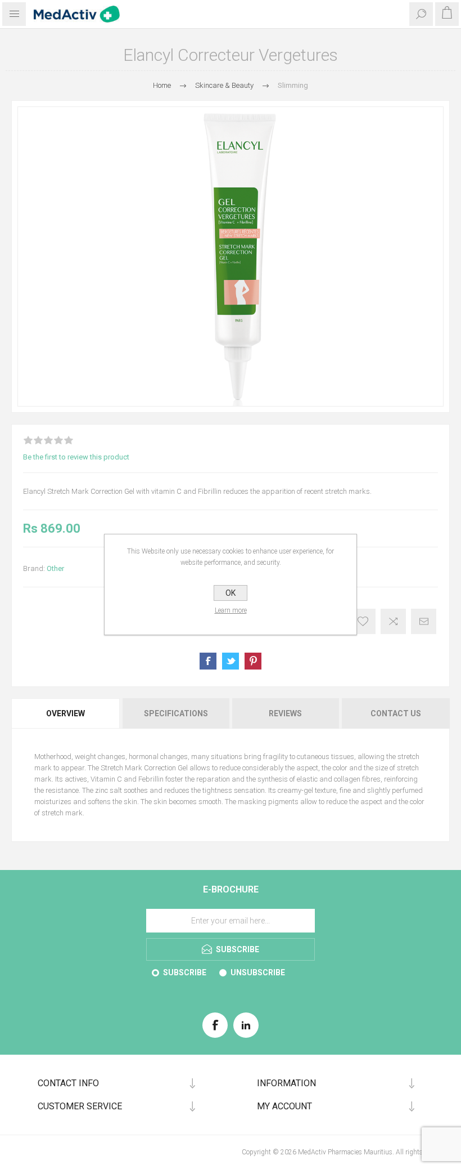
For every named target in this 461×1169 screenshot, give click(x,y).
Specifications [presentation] (176, 713)
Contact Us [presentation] (395, 713)
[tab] (66, 713)
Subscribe (184, 972)
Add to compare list (393, 621)
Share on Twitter (230, 661)
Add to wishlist (363, 621)
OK (230, 592)
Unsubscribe (258, 972)
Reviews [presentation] (285, 713)
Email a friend (423, 621)
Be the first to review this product (76, 457)
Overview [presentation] (65, 713)
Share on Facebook (208, 661)
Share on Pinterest (253, 661)
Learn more (231, 610)
